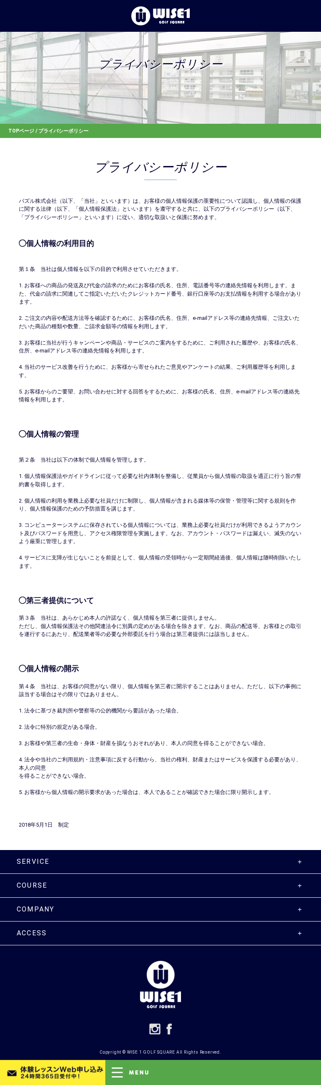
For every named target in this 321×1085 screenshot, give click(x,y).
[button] (213, 1072)
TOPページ (21, 131)
